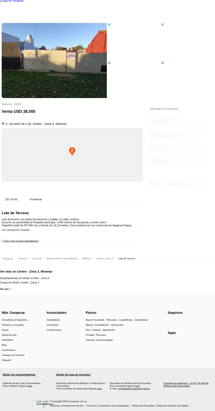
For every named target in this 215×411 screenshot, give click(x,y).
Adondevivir (109, 330)
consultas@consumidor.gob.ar (134, 388)
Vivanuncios (117, 325)
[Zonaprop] (12, 306)
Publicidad (7, 340)
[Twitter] (187, 321)
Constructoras (54, 330)
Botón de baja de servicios (73, 374)
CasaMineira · (127, 319)
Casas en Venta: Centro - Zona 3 (19, 282)
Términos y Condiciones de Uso (66, 405)
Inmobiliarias (53, 319)
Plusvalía (101, 335)
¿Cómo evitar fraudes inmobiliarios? (20, 241)
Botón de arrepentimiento (19, 374)
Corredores (53, 325)
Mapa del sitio (9, 335)
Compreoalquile (104, 340)
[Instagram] (176, 321)
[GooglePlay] (201, 342)
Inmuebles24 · (103, 325)
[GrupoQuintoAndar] (15, 404)
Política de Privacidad (143, 405)
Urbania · (97, 330)
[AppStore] (178, 342)
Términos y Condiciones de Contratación (107, 405)
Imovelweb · (100, 319)
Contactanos (8, 350)
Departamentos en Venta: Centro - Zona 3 (25, 278)
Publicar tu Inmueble (13, 325)
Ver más (4, 289)
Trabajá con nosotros (13, 355)
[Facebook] (170, 321)
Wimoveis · (113, 319)
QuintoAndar (141, 319)
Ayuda (5, 330)
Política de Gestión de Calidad (172, 405)
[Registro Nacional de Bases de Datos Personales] (40, 404)
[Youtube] (181, 321)
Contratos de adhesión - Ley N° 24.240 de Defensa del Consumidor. (185, 384)
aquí (30, 386)
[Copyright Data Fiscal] (46, 404)
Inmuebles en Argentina (14, 319)
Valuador (6, 360)
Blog (4, 345)
